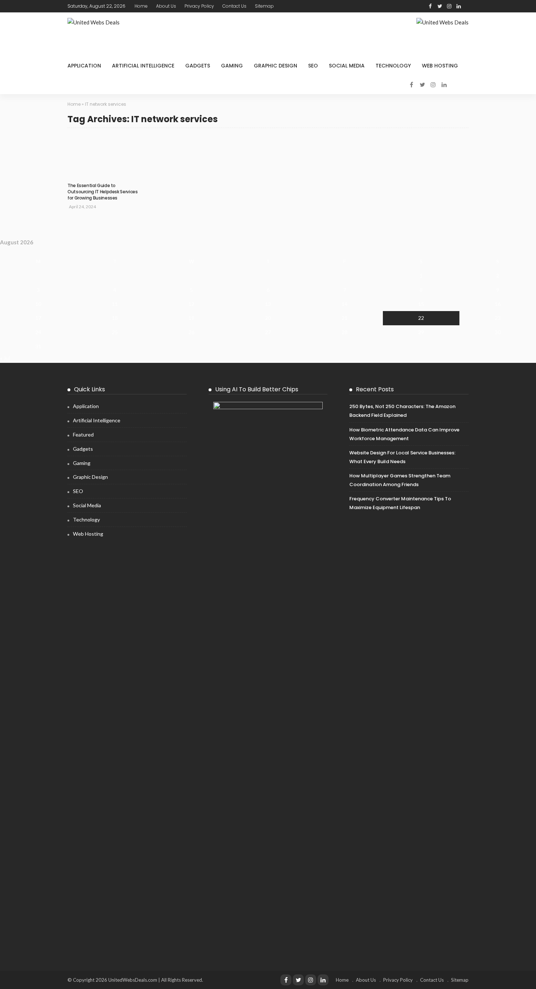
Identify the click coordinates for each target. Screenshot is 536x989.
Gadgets (197, 65)
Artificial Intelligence (143, 65)
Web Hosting (440, 65)
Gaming (232, 65)
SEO (313, 65)
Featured (83, 434)
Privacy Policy (199, 6)
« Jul (5, 358)
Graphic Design (275, 65)
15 (421, 304)
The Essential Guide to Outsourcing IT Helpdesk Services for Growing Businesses (102, 191)
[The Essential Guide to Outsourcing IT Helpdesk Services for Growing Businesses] (103, 138)
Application (84, 65)
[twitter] (439, 6)
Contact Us (234, 6)
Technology (393, 65)
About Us (166, 6)
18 (115, 318)
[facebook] (430, 6)
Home (141, 6)
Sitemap (264, 6)
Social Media (347, 65)
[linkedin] (458, 6)
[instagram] (449, 6)
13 (268, 304)
